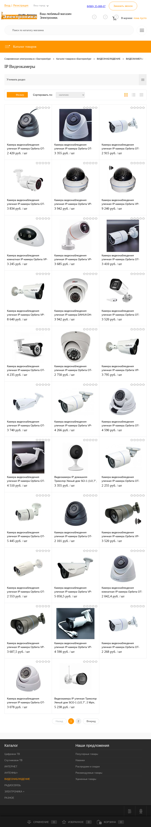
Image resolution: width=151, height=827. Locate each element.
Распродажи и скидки (88, 766)
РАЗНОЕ (9, 797)
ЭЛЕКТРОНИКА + (14, 791)
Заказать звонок (123, 5)
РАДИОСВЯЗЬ (12, 785)
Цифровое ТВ (12, 754)
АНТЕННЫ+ (11, 772)
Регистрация (20, 5)
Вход (7, 5)
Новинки (80, 760)
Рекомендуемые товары (89, 772)
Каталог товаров (24, 46)
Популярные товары (87, 754)
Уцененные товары (86, 779)
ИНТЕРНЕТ (10, 766)
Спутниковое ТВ (13, 760)
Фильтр (20, 94)
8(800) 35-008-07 (96, 6)
